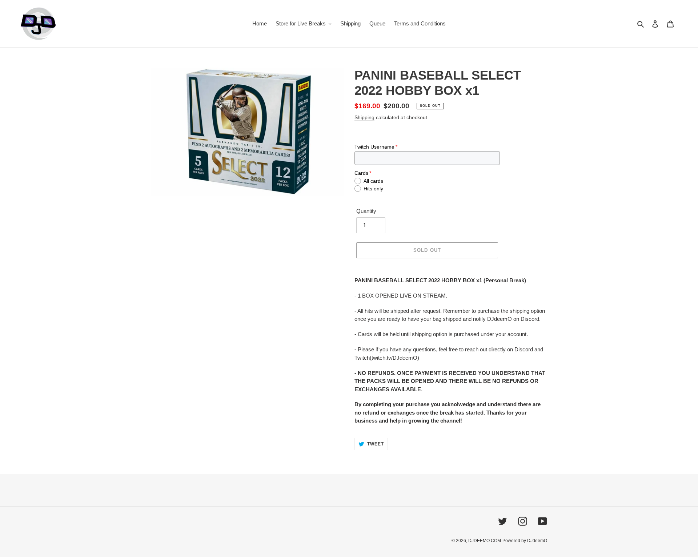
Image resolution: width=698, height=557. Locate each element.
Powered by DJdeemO (524, 540)
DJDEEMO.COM (484, 540)
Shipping (364, 117)
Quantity (366, 211)
